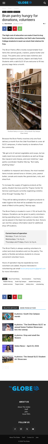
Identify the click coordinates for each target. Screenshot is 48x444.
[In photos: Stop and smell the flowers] (7, 338)
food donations (26, 279)
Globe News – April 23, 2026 (27, 346)
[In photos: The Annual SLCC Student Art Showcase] (7, 359)
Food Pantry (37, 279)
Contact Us (30, 437)
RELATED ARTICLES (11, 308)
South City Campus (20, 281)
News (10, 8)
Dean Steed (8, 23)
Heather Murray (8, 281)
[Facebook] (4, 28)
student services (8, 284)
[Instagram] (21, 429)
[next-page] (7, 367)
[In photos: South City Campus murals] (7, 316)
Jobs (26, 412)
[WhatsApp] (20, 28)
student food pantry (35, 281)
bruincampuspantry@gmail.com (33, 268)
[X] (9, 28)
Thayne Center (19, 284)
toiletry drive (30, 284)
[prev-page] (3, 367)
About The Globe (24, 407)
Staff (26, 409)
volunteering (40, 284)
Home (4, 8)
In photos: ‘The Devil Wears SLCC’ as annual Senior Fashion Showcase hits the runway (30, 327)
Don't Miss (17, 12)
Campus (16, 8)
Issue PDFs (26, 414)
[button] (3, 3)
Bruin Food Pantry (14, 279)
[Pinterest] (15, 28)
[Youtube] (33, 429)
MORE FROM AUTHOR (28, 308)
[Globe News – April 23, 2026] (7, 348)
